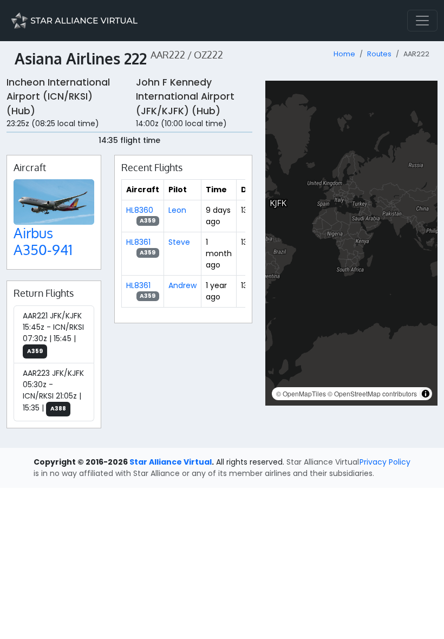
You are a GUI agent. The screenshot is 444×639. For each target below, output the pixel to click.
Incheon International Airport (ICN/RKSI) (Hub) (58, 97)
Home (344, 53)
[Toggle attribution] (425, 393)
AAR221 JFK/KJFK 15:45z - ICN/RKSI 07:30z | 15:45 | (53, 332)
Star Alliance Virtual (170, 462)
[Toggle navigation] (422, 20)
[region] (351, 243)
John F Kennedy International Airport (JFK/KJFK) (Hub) (185, 97)
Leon (177, 210)
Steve (179, 242)
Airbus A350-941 (43, 241)
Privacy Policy (385, 462)
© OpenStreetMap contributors (372, 393)
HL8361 (138, 242)
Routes (379, 53)
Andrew (182, 285)
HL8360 (139, 210)
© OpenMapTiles (301, 393)
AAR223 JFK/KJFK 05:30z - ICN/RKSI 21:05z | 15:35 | (53, 390)
